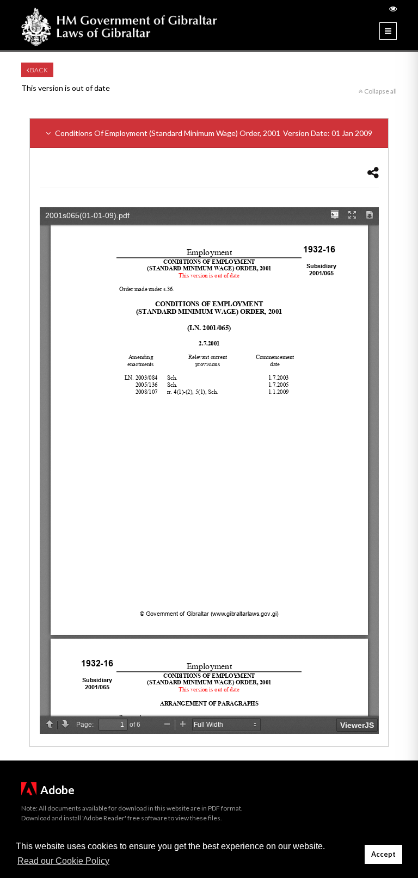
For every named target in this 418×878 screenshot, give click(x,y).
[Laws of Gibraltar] (119, 25)
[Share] (373, 172)
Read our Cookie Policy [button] (63, 860)
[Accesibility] (393, 8)
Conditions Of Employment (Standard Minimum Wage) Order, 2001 (212, 133)
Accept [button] (383, 854)
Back (38, 70)
